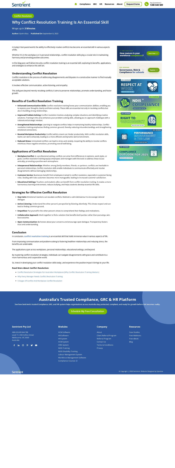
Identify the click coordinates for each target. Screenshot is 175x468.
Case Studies (134, 332)
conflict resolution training (36, 236)
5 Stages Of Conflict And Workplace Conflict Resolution (40, 281)
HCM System (63, 342)
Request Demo (133, 4)
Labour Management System (70, 354)
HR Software (63, 335)
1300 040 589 (156, 4)
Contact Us (101, 342)
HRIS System (63, 345)
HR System (62, 338)
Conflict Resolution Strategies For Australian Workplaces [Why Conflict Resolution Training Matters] (58, 272)
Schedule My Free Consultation (87, 311)
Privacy (100, 348)
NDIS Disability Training (68, 351)
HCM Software (64, 332)
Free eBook (133, 338)
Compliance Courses (66, 361)
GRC (95, 4)
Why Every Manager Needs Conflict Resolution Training (40, 276)
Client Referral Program (106, 335)
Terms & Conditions (105, 345)
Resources (109, 4)
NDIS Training (63, 348)
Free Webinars (135, 335)
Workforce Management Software (72, 358)
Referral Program (104, 338)
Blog (131, 342)
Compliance (85, 4)
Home (76, 4)
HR (100, 4)
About (119, 4)
